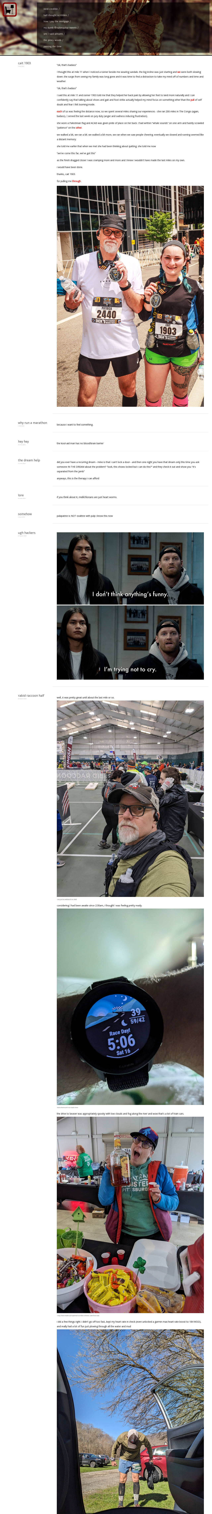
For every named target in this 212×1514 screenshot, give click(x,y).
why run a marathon (32, 423)
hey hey (23, 441)
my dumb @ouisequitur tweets (60, 27)
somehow (25, 514)
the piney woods (52, 40)
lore (21, 495)
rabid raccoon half (31, 696)
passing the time (52, 46)
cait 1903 (24, 63)
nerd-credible (51, 8)
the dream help (29, 460)
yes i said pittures (53, 33)
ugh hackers (26, 533)
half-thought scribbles (55, 15)
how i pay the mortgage (56, 21)
